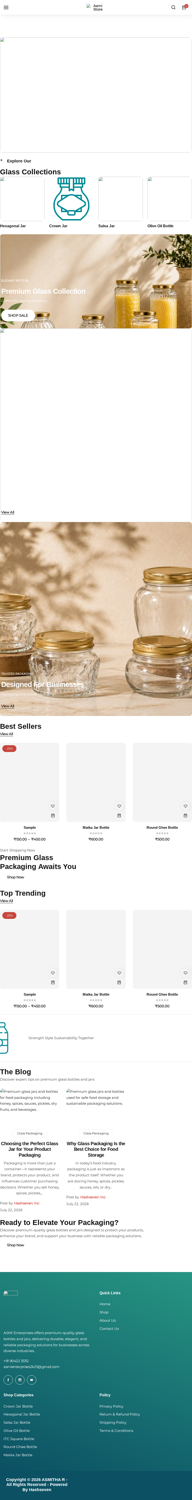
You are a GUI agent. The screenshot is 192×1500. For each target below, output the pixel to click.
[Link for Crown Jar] (71, 199)
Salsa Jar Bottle (17, 1422)
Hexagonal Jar (13, 226)
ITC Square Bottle (19, 1439)
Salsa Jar (106, 226)
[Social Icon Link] (8, 1380)
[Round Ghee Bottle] (162, 782)
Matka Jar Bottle (96, 827)
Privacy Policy (111, 1406)
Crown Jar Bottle (18, 1406)
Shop (104, 1312)
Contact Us (109, 1329)
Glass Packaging (29, 1133)
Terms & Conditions (116, 1431)
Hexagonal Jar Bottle (22, 1414)
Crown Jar (58, 226)
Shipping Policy (113, 1422)
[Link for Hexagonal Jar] (22, 199)
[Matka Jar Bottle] (96, 782)
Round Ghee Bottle (162, 827)
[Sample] (29, 782)
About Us (108, 1320)
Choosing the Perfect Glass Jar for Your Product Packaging (29, 1149)
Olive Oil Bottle (161, 226)
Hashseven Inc (26, 1203)
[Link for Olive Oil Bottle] (170, 199)
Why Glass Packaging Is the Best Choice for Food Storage (96, 1149)
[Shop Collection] (96, 95)
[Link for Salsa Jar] (120, 199)
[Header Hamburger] (8, 7)
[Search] (173, 7)
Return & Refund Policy (120, 1414)
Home (105, 1304)
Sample (30, 827)
